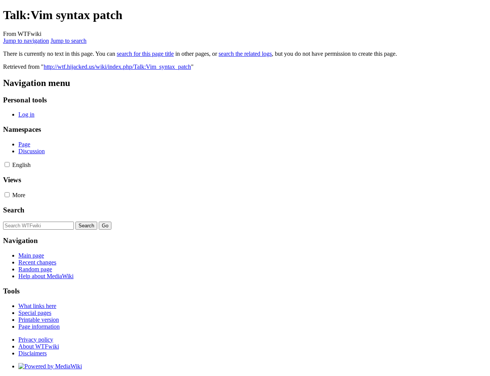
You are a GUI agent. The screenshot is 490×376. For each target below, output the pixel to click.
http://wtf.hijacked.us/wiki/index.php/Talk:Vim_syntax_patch (117, 66)
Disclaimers (32, 353)
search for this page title (145, 53)
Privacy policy (35, 339)
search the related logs (245, 53)
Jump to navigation (26, 40)
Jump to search (69, 40)
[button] (7, 164)
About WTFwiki (38, 346)
